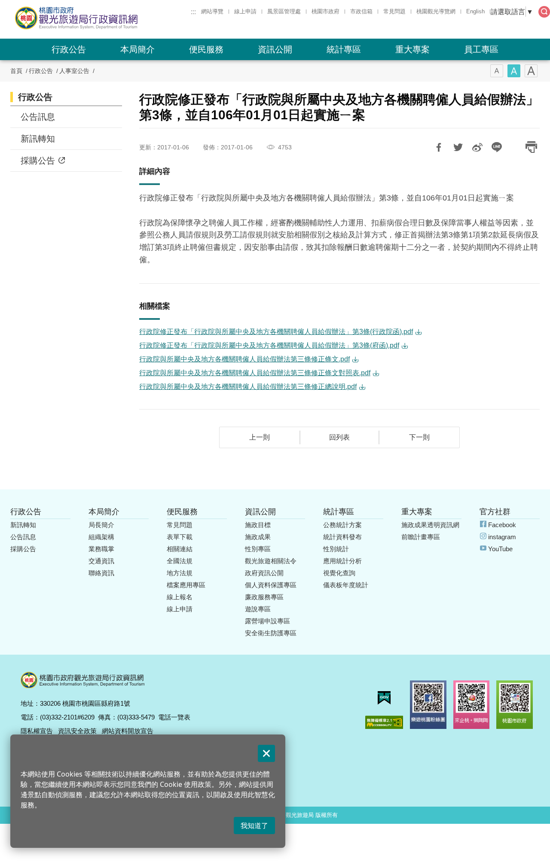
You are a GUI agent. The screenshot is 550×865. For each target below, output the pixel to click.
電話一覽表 (174, 717)
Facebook (502, 524)
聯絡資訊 (101, 573)
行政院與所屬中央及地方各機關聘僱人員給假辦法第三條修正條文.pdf (244, 359)
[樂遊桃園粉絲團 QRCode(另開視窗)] (428, 704)
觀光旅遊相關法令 (270, 561)
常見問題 (394, 11)
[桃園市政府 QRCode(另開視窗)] (514, 704)
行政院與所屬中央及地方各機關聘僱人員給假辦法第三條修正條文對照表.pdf (254, 372)
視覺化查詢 (339, 573)
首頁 (16, 70)
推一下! (458, 147)
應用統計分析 (342, 561)
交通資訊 (101, 561)
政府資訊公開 (264, 573)
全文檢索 (544, 12)
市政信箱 (361, 11)
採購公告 (38, 160)
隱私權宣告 (37, 730)
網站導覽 (212, 11)
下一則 (419, 437)
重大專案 (412, 49)
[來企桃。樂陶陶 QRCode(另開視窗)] (471, 704)
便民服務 (206, 49)
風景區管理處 (284, 11)
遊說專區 (258, 609)
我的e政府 (384, 697)
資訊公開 (275, 49)
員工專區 (481, 49)
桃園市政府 (325, 11)
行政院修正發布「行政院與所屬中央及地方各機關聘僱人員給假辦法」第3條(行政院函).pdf (276, 331)
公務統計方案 (342, 524)
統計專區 (344, 49)
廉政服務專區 (264, 597)
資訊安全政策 (77, 730)
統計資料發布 (342, 536)
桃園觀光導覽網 (435, 11)
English (475, 11)
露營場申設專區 (267, 621)
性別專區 (258, 548)
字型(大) (531, 70)
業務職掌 (101, 548)
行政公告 (69, 49)
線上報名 (179, 597)
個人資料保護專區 (270, 585)
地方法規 (179, 573)
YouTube (500, 548)
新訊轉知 (38, 138)
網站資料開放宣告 (127, 730)
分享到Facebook (438, 147)
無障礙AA (384, 722)
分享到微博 (477, 147)
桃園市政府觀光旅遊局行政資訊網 (100, 18)
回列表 (339, 437)
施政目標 (258, 524)
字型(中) (513, 70)
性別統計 (336, 548)
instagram (502, 536)
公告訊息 (38, 116)
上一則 (259, 437)
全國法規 (179, 561)
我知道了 (254, 825)
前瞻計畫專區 (420, 536)
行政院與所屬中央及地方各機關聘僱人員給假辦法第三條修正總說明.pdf (248, 386)
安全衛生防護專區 (270, 633)
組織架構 (101, 536)
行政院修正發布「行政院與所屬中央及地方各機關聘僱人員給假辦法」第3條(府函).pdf (269, 345)
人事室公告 (74, 70)
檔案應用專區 (186, 585)
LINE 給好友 (496, 147)
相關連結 (179, 548)
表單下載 (179, 536)
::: (193, 11)
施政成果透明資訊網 (430, 524)
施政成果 (258, 536)
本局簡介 (137, 49)
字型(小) (496, 70)
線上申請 (245, 11)
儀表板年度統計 (345, 585)
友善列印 (531, 147)
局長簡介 (101, 524)
